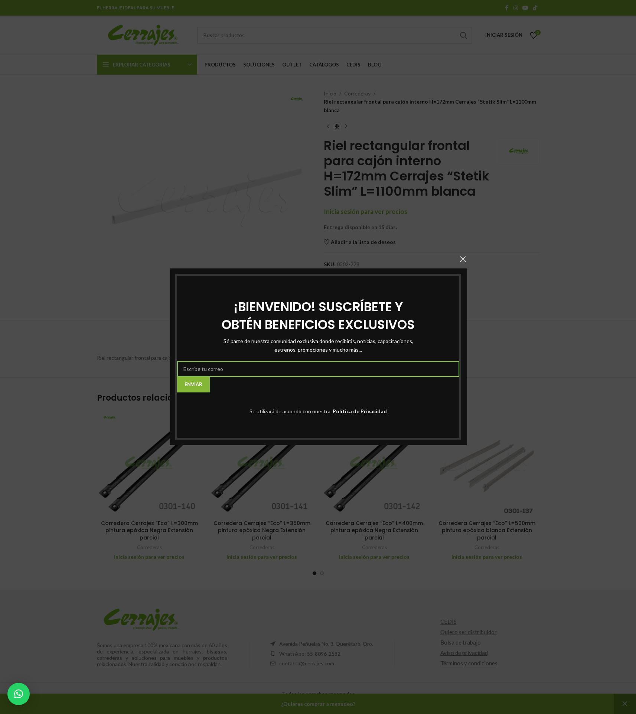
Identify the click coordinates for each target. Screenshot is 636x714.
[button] (18, 694)
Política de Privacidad (359, 411)
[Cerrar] (463, 259)
